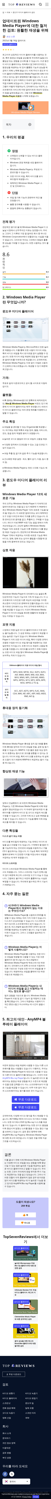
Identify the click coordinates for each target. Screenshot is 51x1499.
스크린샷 (6, 1403)
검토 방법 (6, 1452)
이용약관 (6, 1448)
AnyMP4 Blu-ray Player (13, 1078)
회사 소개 (6, 1433)
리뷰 (8, 12)
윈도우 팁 (29, 1403)
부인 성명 (6, 1457)
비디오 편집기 (31, 1398)
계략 (27, 1417)
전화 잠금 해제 (8, 1408)
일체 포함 (29, 1408)
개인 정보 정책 (8, 1443)
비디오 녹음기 (31, 1393)
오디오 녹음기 (8, 1413)
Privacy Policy (26, 1497)
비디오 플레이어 (9, 44)
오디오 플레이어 (21, 1248)
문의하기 (6, 1438)
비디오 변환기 (8, 1393)
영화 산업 (6, 1417)
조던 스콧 (10, 36)
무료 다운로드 (14, 1374)
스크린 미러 (30, 1413)
